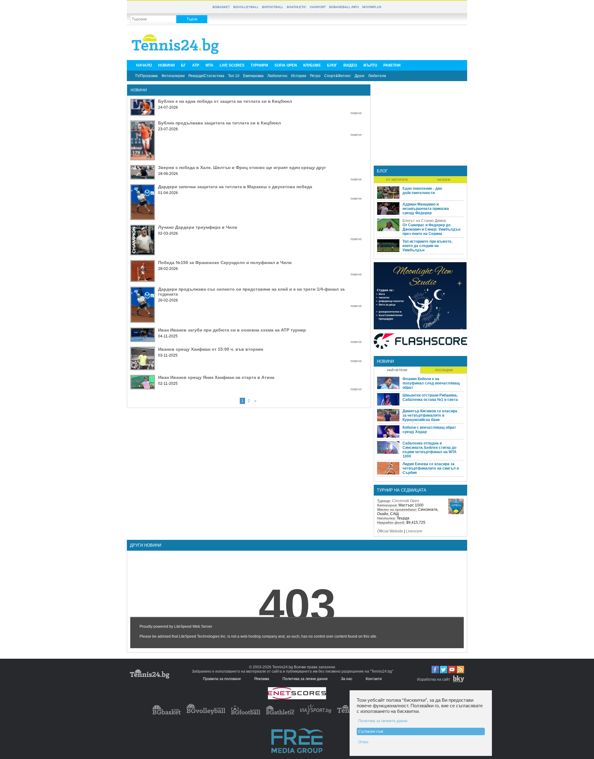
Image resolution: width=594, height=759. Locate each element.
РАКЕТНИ (392, 65)
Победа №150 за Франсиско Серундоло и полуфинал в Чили (225, 262)
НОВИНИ (166, 65)
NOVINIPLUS (371, 7)
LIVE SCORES (232, 65)
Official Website (390, 531)
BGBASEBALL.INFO (344, 7)
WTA (209, 65)
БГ (183, 65)
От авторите (397, 179)
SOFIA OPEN (285, 65)
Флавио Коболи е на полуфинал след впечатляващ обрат (431, 383)
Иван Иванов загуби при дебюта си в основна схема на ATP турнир (232, 329)
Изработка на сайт (433, 679)
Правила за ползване (222, 679)
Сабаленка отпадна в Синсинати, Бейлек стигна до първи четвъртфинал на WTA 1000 (429, 449)
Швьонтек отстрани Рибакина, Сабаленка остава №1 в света (430, 397)
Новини (385, 361)
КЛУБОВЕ (312, 65)
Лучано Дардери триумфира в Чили (197, 227)
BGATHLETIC (296, 7)
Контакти (374, 679)
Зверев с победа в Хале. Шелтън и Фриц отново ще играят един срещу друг (242, 167)
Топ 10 (233, 76)
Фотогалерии (173, 76)
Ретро (315, 76)
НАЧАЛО (144, 65)
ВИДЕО (350, 65)
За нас (346, 679)
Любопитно (277, 76)
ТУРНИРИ (259, 65)
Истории (298, 76)
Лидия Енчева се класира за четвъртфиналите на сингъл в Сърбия (430, 468)
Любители (377, 76)
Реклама (261, 679)
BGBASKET (221, 7)
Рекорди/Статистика (206, 76)
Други (359, 76)
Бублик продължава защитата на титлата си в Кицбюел (219, 122)
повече (356, 113)
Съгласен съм (370, 731)
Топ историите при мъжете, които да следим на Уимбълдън (427, 245)
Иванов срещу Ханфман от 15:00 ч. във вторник (210, 349)
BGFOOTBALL (272, 7)
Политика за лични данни (305, 679)
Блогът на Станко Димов (424, 221)
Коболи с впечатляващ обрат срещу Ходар (429, 429)
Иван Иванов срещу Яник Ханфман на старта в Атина (216, 377)
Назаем (443, 179)
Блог (382, 171)
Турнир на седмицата (401, 490)
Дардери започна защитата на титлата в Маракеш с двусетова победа (235, 186)
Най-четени (397, 370)
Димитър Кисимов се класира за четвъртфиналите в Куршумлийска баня (429, 415)
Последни (444, 370)
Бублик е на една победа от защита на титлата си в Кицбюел (225, 101)
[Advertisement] (351, 42)
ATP (195, 65)
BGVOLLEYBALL (246, 7)
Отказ (363, 742)
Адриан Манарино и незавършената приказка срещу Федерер (425, 208)
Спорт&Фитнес (337, 76)
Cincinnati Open (405, 501)
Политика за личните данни (382, 721)
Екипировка (253, 76)
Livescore (414, 531)
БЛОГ (332, 65)
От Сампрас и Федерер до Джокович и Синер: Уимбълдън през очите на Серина (431, 229)
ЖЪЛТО (370, 65)
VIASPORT (318, 7)
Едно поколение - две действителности (422, 190)
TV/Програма (146, 76)
